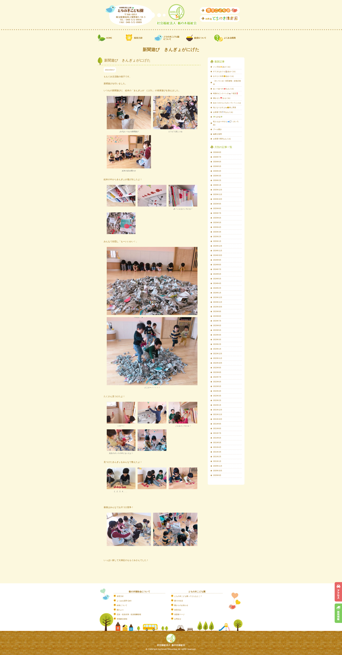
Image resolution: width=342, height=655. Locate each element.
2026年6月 (217, 162)
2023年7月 (217, 321)
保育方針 (120, 596)
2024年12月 (217, 246)
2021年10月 (217, 419)
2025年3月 (217, 232)
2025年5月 (217, 222)
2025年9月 (217, 204)
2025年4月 (217, 227)
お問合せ (177, 619)
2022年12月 (217, 354)
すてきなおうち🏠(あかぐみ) (224, 71)
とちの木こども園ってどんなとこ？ (188, 596)
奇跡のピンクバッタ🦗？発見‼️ (225, 93)
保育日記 (177, 610)
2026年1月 (217, 185)
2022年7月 (217, 377)
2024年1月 (217, 293)
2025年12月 (217, 190)
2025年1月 (217, 241)
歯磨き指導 (217, 134)
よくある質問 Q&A (124, 601)
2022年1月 (217, 405)
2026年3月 (217, 176)
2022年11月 (217, 358)
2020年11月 (217, 466)
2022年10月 (217, 363)
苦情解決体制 (122, 619)
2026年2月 (217, 180)
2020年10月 (217, 471)
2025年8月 (217, 208)
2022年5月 (217, 386)
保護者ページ (179, 614)
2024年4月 (217, 283)
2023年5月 (217, 330)
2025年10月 (217, 199)
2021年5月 (217, 443)
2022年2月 (217, 400)
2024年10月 (217, 255)
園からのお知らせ (181, 605)
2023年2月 (217, 344)
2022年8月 (217, 372)
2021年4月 (217, 447)
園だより (120, 610)
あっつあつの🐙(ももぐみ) (223, 89)
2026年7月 (217, 157)
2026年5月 (217, 166)
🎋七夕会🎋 (218, 117)
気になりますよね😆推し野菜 (224, 107)
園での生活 (178, 601)
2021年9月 (217, 424)
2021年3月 (217, 452)
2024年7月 (217, 269)
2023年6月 (217, 325)
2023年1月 (217, 349)
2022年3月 (217, 396)
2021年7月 (217, 433)
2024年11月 (217, 251)
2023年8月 (217, 316)
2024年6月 (217, 274)
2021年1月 (217, 461)
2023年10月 (217, 307)
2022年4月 (217, 391)
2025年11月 (217, 194)
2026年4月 (217, 171)
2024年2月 (217, 288)
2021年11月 (217, 414)
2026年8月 (217, 152)
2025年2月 (217, 237)
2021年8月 (217, 428)
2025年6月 (217, 218)
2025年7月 (217, 213)
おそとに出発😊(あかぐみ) (223, 76)
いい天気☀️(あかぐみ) (221, 67)
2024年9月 (217, 260)
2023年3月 (217, 340)
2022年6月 (217, 382)
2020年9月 (217, 475)
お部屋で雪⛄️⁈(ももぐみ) (223, 112)
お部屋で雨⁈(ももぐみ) (222, 139)
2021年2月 (217, 457)
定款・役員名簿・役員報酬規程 (129, 614)
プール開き (217, 129)
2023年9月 (217, 311)
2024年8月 (217, 265)
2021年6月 (217, 438)
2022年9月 (217, 368)
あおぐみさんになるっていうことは (227, 103)
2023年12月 (217, 297)
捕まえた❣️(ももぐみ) (221, 98)
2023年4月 (217, 335)
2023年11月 (217, 302)
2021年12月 (217, 410)
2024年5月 (217, 279)
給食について (122, 605)
